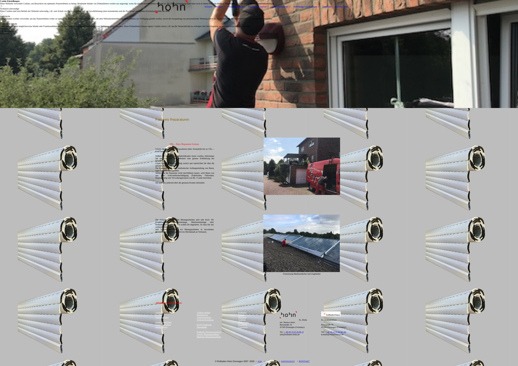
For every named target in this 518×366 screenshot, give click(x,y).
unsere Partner (161, 327)
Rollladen (242, 312)
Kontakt (158, 315)
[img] (172, 7)
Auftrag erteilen (203, 312)
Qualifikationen (162, 317)
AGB (260, 361)
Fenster (241, 315)
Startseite (208, 7)
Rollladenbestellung (205, 320)
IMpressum (271, 361)
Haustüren (242, 325)
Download (326, 7)
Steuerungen (243, 322)
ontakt (304, 361)
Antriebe (242, 320)
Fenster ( (200, 334)
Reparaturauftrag (211, 334)
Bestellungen (202, 315)
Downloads (202, 327)
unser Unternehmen (280, 7)
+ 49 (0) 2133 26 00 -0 (294, 332)
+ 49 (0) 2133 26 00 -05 (336, 332)
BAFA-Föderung (204, 325)
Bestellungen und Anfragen (305, 7)
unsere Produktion (163, 325)
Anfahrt (158, 312)
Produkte (219, 7)
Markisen (242, 317)
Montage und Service (257, 7)
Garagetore (243, 327)
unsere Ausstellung (163, 322)
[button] (137, 29)
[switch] (1, 14)
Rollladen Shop (341, 7)
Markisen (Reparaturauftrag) (209, 337)
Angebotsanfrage (204, 317)
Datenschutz (288, 361)
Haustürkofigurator (237, 7)
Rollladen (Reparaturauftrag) (209, 332)
